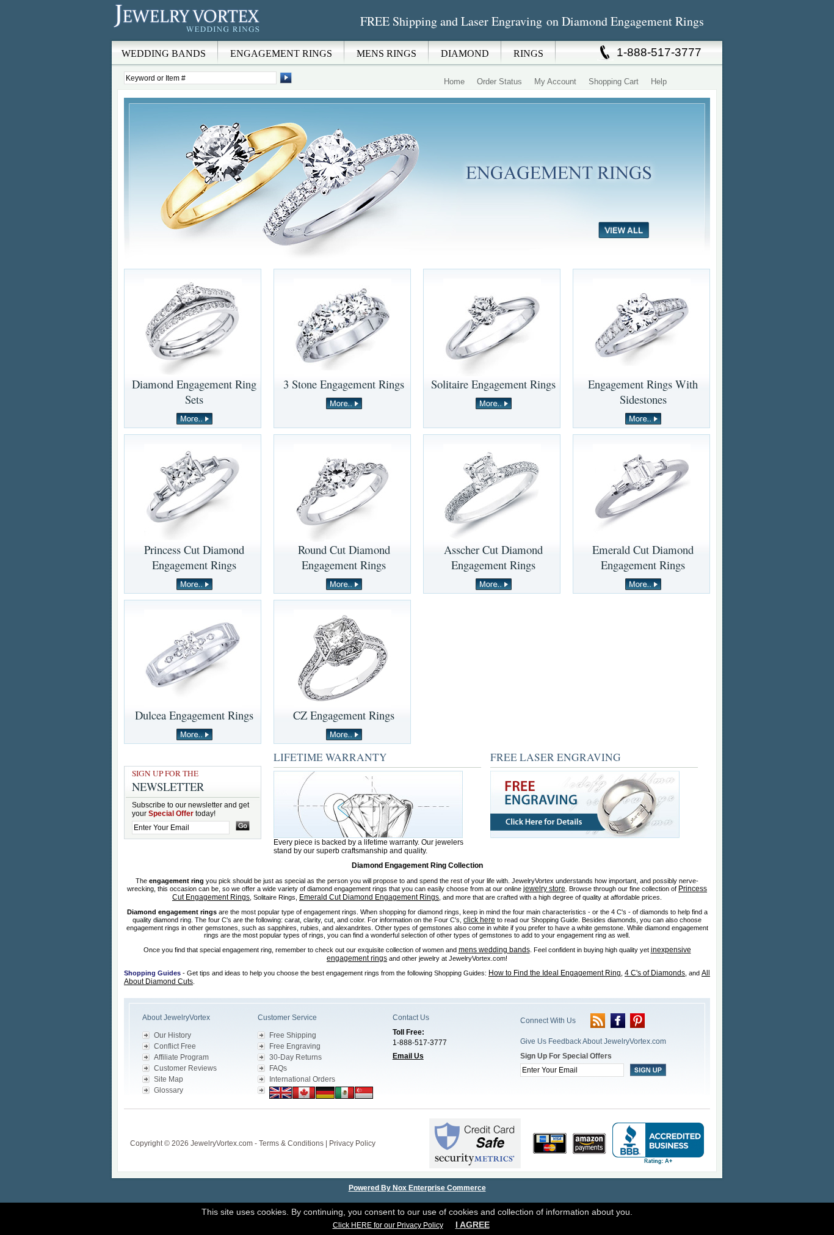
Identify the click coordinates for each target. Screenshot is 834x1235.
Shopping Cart (614, 81)
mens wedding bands (494, 949)
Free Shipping (292, 1035)
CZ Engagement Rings (343, 715)
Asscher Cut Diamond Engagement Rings (493, 557)
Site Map (168, 1079)
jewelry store (544, 888)
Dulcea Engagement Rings (194, 715)
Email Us (408, 1056)
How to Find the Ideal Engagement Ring (554, 973)
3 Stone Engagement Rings (343, 384)
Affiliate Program (181, 1057)
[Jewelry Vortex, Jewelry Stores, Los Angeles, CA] (658, 1144)
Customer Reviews (185, 1068)
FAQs (278, 1068)
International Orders (302, 1079)
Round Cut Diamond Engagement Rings (344, 557)
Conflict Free (175, 1046)
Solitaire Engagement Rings (493, 384)
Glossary (168, 1090)
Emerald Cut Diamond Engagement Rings (643, 557)
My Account (555, 81)
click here (479, 920)
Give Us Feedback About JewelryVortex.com (593, 1041)
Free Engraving (295, 1046)
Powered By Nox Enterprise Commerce (417, 1188)
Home (454, 81)
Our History (172, 1035)
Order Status (499, 81)
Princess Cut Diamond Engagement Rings (194, 557)
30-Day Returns (295, 1057)
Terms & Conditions (291, 1143)
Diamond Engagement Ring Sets (194, 391)
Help (659, 81)
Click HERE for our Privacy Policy (388, 1225)
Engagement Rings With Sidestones (643, 391)
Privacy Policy (352, 1143)
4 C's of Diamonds (655, 973)
